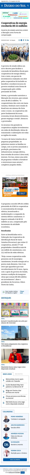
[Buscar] (28, 6)
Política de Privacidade (14, 472)
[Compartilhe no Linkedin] (28, 40)
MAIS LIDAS (7, 374)
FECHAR (22, 472)
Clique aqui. (22, 292)
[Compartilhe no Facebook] (23, 40)
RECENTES (19, 374)
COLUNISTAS (7, 412)
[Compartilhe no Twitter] (26, 40)
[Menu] (2, 6)
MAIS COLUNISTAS (15, 459)
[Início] (15, 6)
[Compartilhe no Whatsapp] (19, 40)
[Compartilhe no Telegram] (21, 40)
